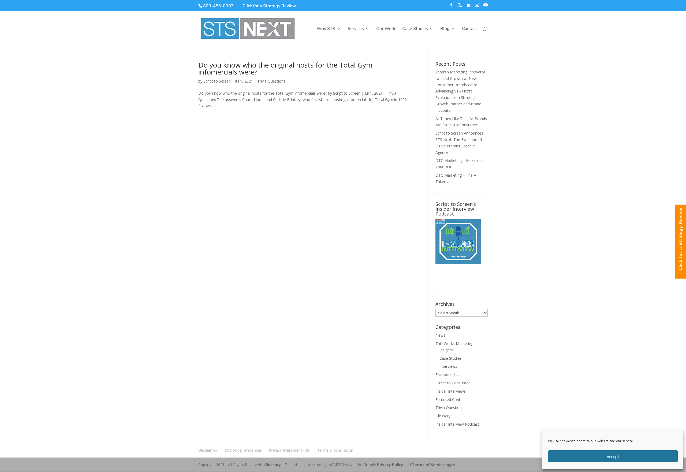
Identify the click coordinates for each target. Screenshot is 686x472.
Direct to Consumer (452, 382)
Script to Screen (217, 81)
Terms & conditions (335, 450)
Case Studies (415, 29)
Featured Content (450, 399)
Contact (469, 29)
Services (356, 29)
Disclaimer (207, 450)
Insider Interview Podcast (457, 424)
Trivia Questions (271, 81)
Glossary (442, 415)
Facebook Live (448, 374)
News (440, 335)
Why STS (326, 29)
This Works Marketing (454, 343)
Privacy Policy (390, 464)
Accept (613, 456)
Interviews (448, 366)
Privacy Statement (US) (289, 450)
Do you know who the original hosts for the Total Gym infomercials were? (285, 68)
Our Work (385, 29)
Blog (445, 29)
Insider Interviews (450, 391)
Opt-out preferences (243, 450)
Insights (446, 349)
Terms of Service (428, 464)
